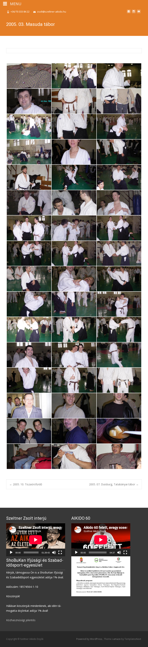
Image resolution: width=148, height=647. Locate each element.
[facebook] (129, 13)
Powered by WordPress (89, 639)
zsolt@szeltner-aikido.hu (51, 11)
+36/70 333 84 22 (20, 11)
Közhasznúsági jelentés (20, 620)
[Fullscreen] (60, 552)
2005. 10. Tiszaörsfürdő (25, 484)
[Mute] (54, 552)
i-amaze (116, 639)
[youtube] (139, 13)
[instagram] (134, 13)
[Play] (11, 552)
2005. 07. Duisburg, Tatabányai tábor (114, 484)
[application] (35, 539)
